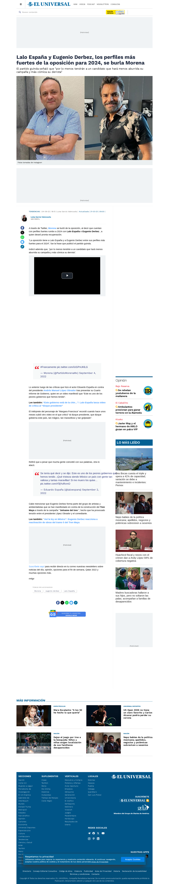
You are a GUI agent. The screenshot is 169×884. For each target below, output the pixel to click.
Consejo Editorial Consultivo (45, 871)
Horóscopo (69, 819)
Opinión (121, 380)
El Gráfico (69, 801)
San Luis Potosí (94, 795)
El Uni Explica (24, 795)
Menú (20, 851)
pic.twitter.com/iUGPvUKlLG (72, 367)
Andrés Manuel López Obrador (59, 390)
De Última (46, 789)
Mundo (21, 804)
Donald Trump (24, 807)
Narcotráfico (23, 816)
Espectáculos (24, 830)
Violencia (78, 871)
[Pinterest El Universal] (93, 838)
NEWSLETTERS (103, 4)
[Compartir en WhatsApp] (22, 237)
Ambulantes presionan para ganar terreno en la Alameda (129, 409)
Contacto (95, 874)
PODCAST (91, 4)
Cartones (22, 822)
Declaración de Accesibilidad (134, 871)
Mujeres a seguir (25, 786)
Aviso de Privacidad (103, 871)
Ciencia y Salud (25, 842)
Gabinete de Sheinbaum (23, 799)
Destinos (45, 792)
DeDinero (69, 807)
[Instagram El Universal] (89, 838)
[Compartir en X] (22, 232)
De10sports (70, 804)
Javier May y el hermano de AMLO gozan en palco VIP (127, 426)
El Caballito (122, 402)
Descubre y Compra (73, 780)
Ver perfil (35, 219)
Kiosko (119, 419)
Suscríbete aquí (36, 566)
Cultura (21, 833)
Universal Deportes (26, 828)
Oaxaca (91, 783)
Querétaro (92, 792)
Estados (22, 813)
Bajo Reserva (122, 386)
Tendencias (34, 211)
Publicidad (88, 871)
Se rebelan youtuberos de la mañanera (126, 393)
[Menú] (20, 4)
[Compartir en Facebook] (22, 228)
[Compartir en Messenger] (22, 242)
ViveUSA (68, 810)
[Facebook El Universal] (93, 833)
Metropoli (22, 810)
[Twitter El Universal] (98, 833)
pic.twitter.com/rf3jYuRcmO (55, 483)
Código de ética (65, 871)
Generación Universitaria (70, 796)
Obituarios (69, 792)
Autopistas (46, 795)
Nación (21, 780)
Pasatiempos (70, 816)
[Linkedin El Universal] (98, 838)
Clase (44, 780)
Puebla (91, 786)
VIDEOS (82, 4)
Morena (52, 228)
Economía (22, 825)
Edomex (91, 780)
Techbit (21, 848)
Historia (116, 871)
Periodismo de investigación (24, 790)
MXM (75, 4)
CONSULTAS (115, 4)
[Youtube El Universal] (103, 833)
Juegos (68, 813)
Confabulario (24, 836)
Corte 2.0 (22, 783)
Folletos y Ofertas (73, 783)
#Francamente (48, 367)
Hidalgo (91, 789)
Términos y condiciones (80, 874)
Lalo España (69, 591)
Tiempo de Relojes (50, 798)
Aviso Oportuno (71, 786)
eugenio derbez (52, 591)
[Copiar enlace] (22, 247)
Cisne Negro (47, 801)
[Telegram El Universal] (89, 833)
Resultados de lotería (71, 823)
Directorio (27, 871)
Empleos (69, 789)
